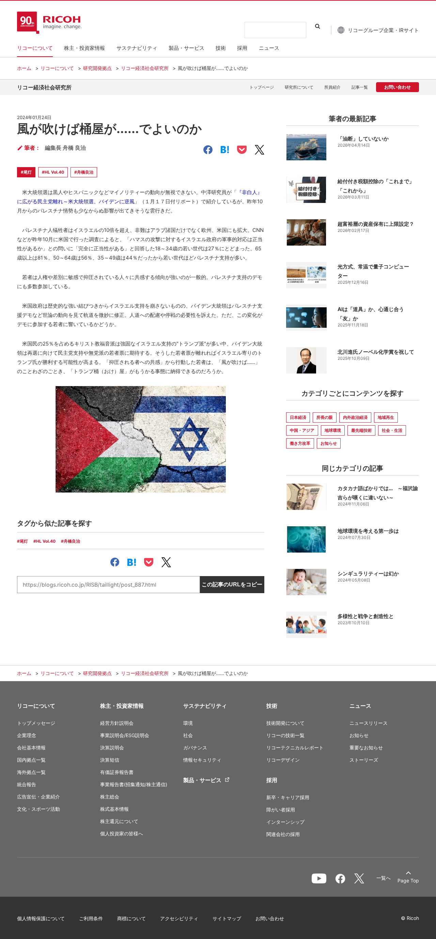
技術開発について (285, 723)
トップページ (261, 87)
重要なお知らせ (366, 747)
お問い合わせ (397, 86)
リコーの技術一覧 (285, 735)
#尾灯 (26, 172)
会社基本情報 (31, 747)
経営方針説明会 (117, 723)
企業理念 (26, 735)
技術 (271, 705)
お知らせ (329, 443)
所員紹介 (332, 87)
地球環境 (333, 430)
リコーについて (57, 68)
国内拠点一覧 (31, 760)
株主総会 (109, 796)
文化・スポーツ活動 (38, 809)
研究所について (299, 87)
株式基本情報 (114, 809)
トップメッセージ (36, 723)
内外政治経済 (355, 417)
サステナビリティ (205, 705)
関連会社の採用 (283, 834)
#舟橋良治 (83, 172)
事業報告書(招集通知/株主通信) (133, 784)
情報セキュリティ (202, 760)
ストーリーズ (363, 760)
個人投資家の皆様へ (121, 833)
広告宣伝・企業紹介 (38, 796)
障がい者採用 (280, 809)
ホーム (24, 68)
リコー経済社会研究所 (145, 68)
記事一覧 (360, 87)
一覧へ (383, 878)
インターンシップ (285, 822)
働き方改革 (300, 443)
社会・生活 (392, 430)
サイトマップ (227, 918)
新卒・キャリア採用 (287, 797)
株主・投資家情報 (122, 705)
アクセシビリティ (179, 918)
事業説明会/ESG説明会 (124, 735)
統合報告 (26, 784)
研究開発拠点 (97, 68)
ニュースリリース (368, 723)
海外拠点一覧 (31, 772)
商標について (131, 918)
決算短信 (109, 760)
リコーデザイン (283, 760)
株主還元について (119, 821)
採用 (271, 780)
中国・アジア (302, 430)
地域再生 (386, 417)
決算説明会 (112, 747)
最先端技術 (361, 430)
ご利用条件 (91, 918)
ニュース (360, 705)
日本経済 (298, 417)
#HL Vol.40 (53, 172)
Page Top (408, 880)
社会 (188, 735)
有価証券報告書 (117, 772)
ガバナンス (195, 747)
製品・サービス (202, 780)
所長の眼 (324, 417)
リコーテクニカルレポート (295, 747)
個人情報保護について (41, 918)
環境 (188, 723)
